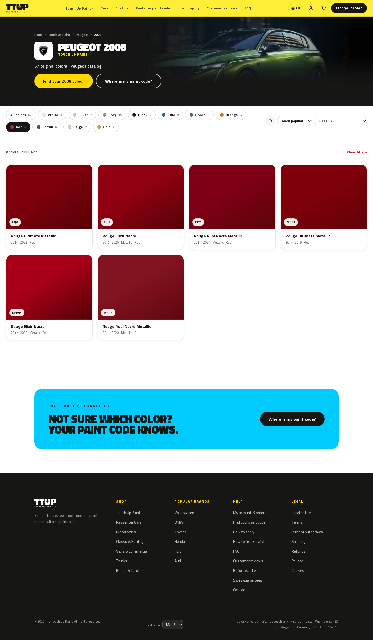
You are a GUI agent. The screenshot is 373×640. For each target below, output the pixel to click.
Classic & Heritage (130, 542)
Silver (85, 114)
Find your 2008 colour (63, 81)
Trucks (121, 561)
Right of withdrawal (308, 532)
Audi (178, 561)
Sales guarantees (247, 580)
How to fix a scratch (249, 542)
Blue (173, 114)
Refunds (299, 551)
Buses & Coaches (130, 570)
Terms (297, 522)
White (55, 114)
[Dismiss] (22, 629)
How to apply (188, 8)
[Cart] (323, 8)
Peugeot (82, 34)
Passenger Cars (129, 522)
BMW (179, 522)
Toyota (181, 532)
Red (21, 127)
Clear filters (357, 152)
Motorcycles (126, 532)
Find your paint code (153, 8)
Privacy (297, 561)
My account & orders (249, 513)
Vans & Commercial (132, 551)
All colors (21, 114)
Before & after (245, 570)
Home (38, 34)
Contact (239, 590)
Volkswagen (184, 513)
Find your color (349, 7)
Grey (115, 114)
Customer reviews (222, 8)
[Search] (270, 121)
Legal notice (301, 513)
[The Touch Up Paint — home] (17, 8)
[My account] (311, 8)
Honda (180, 542)
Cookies (298, 570)
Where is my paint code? (128, 81)
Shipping (298, 542)
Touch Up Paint (79, 8)
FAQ (247, 8)
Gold (108, 127)
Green (202, 114)
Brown (49, 127)
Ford (178, 551)
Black (144, 114)
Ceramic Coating (114, 8)
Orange (234, 114)
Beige (80, 127)
